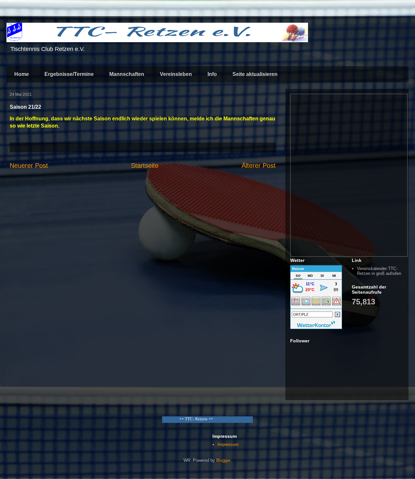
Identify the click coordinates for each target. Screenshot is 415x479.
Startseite (145, 165)
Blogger (223, 460)
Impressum (228, 444)
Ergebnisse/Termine (69, 74)
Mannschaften (126, 74)
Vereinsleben (176, 74)
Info (212, 74)
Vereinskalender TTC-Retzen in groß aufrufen (379, 271)
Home (21, 74)
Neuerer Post (29, 165)
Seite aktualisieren (255, 74)
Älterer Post (259, 165)
